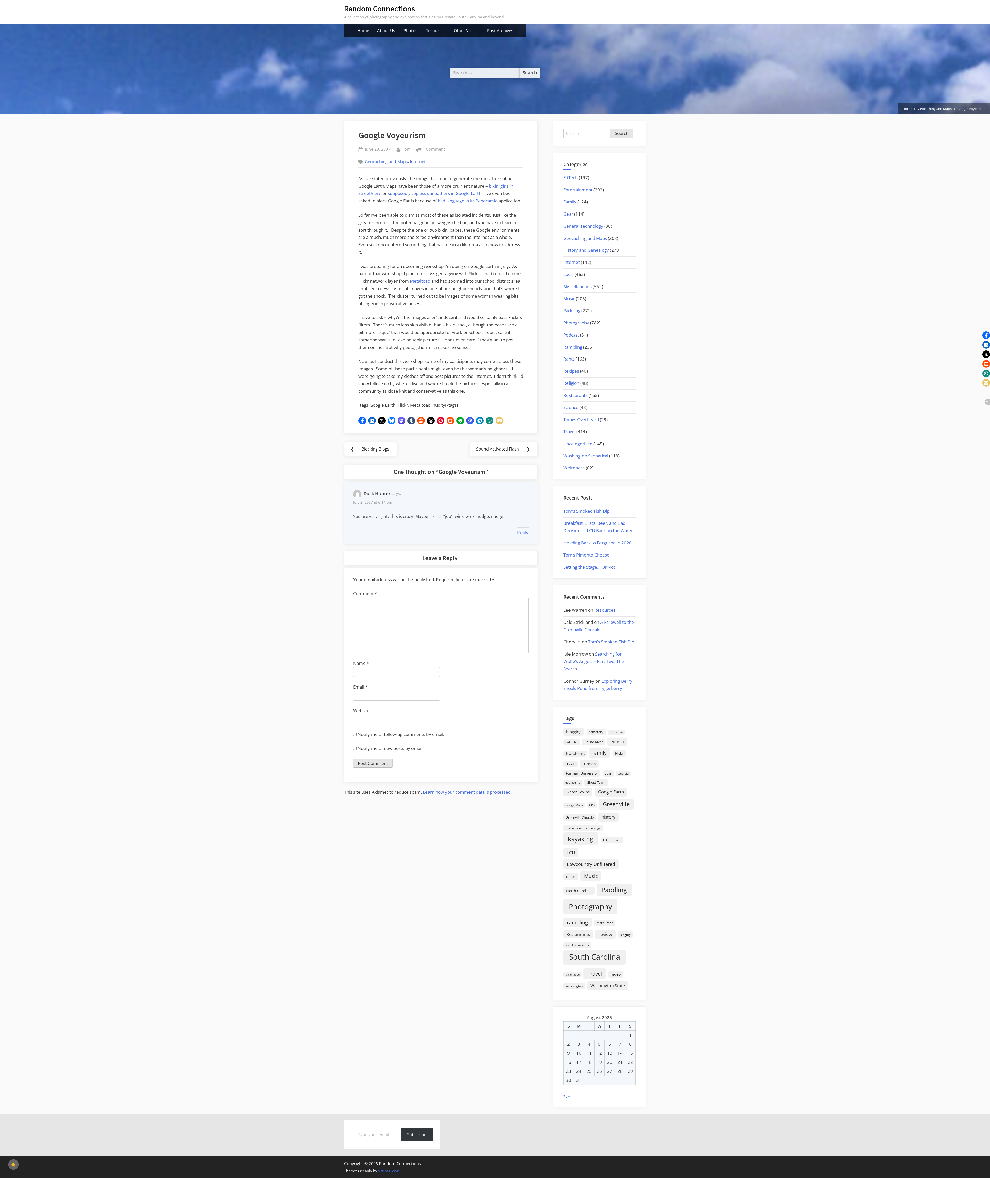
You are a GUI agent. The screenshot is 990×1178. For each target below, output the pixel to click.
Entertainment (577, 190)
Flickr (619, 753)
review (605, 934)
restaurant (605, 923)
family (599, 752)
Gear (568, 214)
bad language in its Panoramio (468, 201)
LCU (571, 853)
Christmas (616, 732)
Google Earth (611, 792)
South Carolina (594, 957)
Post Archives (500, 31)
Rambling (572, 347)
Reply (523, 532)
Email (360, 687)
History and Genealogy (586, 250)
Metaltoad (420, 281)
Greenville (616, 804)
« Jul (567, 1095)
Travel (569, 432)
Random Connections (379, 8)
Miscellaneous (577, 286)
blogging (573, 731)
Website (361, 711)
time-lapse (573, 974)
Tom (406, 149)
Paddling (571, 311)
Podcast (571, 335)
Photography (576, 323)
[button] (362, 420)
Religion (571, 383)
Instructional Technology (583, 828)
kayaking (580, 839)
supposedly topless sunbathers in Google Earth (434, 193)
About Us (386, 31)
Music (569, 298)
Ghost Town (596, 782)
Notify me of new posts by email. (390, 748)
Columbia (571, 742)
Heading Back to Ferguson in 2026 (597, 543)
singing (625, 934)
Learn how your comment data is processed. (467, 792)
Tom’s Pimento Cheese (586, 555)
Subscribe (416, 1135)
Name (361, 663)
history (608, 817)
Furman (589, 763)
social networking (577, 945)
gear (608, 773)
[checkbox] (13, 1164)
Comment (365, 593)
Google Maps (574, 805)
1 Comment (434, 149)
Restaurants (575, 395)
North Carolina (579, 890)
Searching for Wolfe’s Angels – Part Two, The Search (593, 661)
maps (571, 876)
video (616, 974)
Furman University (582, 773)
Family (569, 202)
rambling (577, 922)
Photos (410, 31)
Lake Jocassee (612, 840)
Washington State (607, 985)
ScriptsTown (388, 1170)
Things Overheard (581, 419)
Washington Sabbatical (585, 456)
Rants (569, 359)
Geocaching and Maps (386, 162)
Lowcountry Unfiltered (591, 864)
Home (363, 31)
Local (568, 274)
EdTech (570, 178)
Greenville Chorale (580, 817)
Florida (570, 764)
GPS (592, 805)
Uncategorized (577, 444)
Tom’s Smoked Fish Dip (586, 511)
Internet (418, 162)
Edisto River (594, 742)
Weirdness (574, 468)
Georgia (623, 773)
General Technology (583, 226)
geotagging (572, 782)
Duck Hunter (377, 493)
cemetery (596, 732)
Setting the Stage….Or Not (589, 567)
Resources (435, 31)
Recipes (571, 371)
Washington (574, 986)
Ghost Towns (578, 792)
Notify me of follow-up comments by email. (401, 734)
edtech (617, 742)
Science (571, 407)
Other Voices (466, 31)
